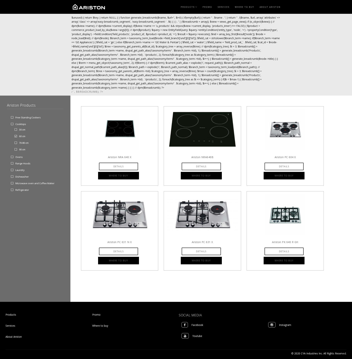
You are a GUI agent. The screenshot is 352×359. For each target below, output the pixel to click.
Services (223, 7)
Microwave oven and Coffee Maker (34, 183)
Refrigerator (22, 190)
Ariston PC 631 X (202, 242)
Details (118, 166)
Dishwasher (22, 176)
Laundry (20, 170)
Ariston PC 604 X (285, 157)
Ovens (19, 157)
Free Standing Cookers (28, 117)
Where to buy (100, 325)
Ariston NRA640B (202, 157)
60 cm (22, 136)
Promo (207, 7)
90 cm (22, 149)
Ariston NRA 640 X (119, 157)
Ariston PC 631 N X (119, 242)
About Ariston (270, 7)
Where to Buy (244, 7)
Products (188, 7)
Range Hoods (22, 163)
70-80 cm (24, 142)
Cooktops (20, 124)
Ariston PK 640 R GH (285, 242)
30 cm (22, 129)
